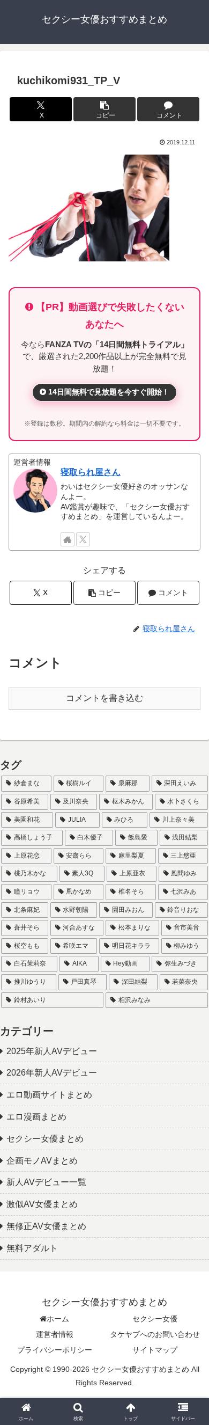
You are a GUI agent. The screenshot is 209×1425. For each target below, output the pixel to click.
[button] (104, 109)
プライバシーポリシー (54, 1350)
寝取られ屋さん (91, 472)
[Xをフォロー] (83, 539)
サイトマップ (154, 1350)
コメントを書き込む (104, 698)
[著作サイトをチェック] (67, 539)
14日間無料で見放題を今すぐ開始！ (107, 392)
